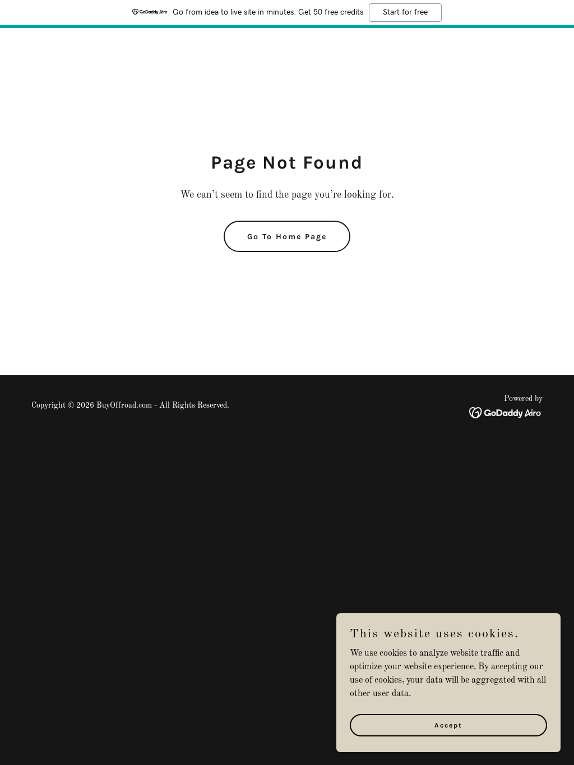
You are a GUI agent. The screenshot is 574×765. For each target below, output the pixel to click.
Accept (448, 725)
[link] (506, 412)
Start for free (405, 12)
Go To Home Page (287, 236)
